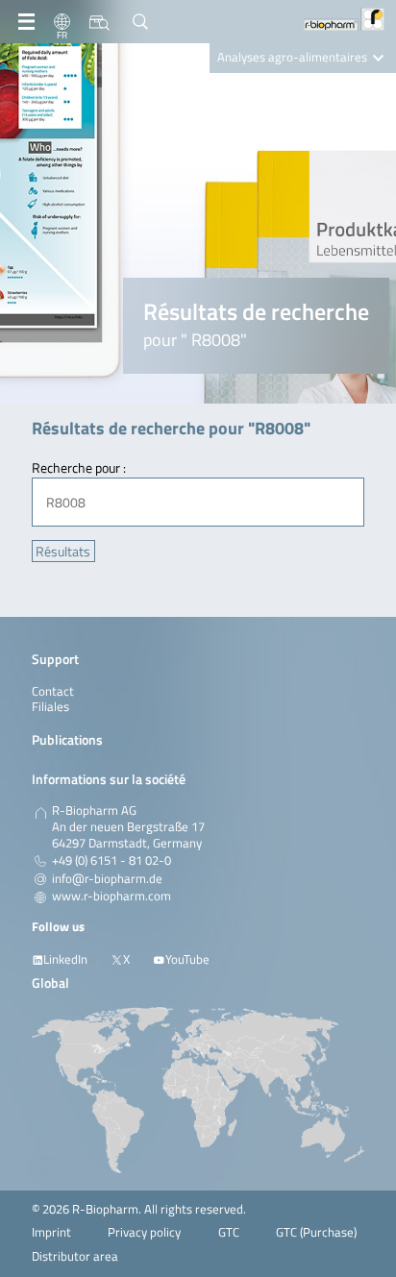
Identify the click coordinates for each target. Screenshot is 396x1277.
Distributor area (75, 1256)
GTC (228, 1232)
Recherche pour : (79, 467)
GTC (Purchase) (316, 1232)
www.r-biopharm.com (111, 896)
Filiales (50, 707)
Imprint (51, 1232)
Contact (53, 691)
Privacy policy (144, 1232)
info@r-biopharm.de (107, 879)
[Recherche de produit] (99, 22)
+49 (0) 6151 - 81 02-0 (111, 861)
